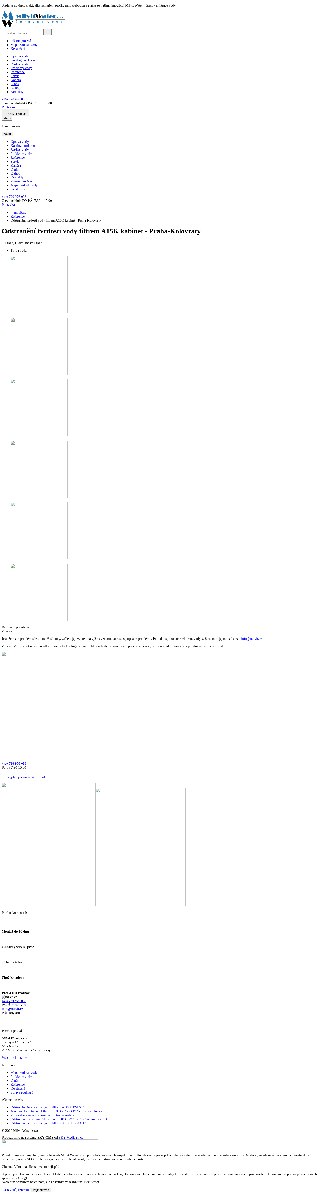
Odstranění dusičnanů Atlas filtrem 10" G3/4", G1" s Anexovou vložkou (61, 1119)
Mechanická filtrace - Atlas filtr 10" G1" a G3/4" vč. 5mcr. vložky (56, 1111)
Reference (18, 72)
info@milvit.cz (251, 639)
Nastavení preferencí (16, 1190)
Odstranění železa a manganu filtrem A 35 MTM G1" (48, 1107)
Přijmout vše (41, 1190)
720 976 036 (14, 99)
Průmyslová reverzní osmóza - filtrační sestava (43, 1115)
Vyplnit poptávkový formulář (27, 777)
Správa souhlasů (22, 1092)
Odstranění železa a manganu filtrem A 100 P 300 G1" (48, 1123)
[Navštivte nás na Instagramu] (4, 1023)
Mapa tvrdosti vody (24, 45)
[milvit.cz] (33, 26)
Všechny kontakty (14, 1057)
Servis (15, 76)
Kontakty (17, 92)
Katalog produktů (23, 60)
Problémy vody (21, 68)
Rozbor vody (20, 64)
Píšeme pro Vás (21, 41)
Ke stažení (18, 49)
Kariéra (16, 80)
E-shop (15, 88)
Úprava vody (20, 56)
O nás (15, 84)
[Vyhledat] (47, 32)
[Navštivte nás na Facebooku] (3, 1018)
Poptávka (8, 107)
